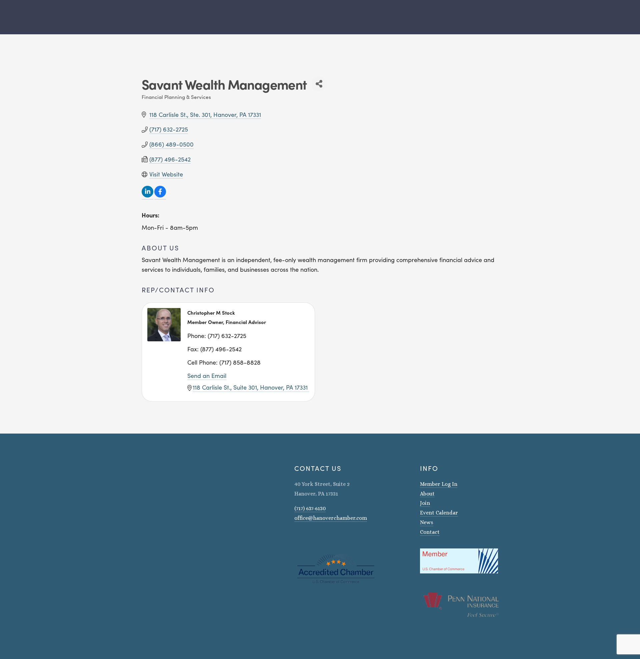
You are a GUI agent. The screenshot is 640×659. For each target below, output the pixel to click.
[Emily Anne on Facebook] (305, 537)
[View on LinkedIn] (147, 195)
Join (425, 503)
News (426, 522)
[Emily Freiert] (314, 537)
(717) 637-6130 (310, 508)
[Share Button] (319, 83)
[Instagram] (297, 537)
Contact (430, 532)
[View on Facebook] (160, 195)
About (427, 494)
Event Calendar (439, 512)
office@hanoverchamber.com (330, 518)
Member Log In (438, 484)
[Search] (139, 17)
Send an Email (206, 376)
